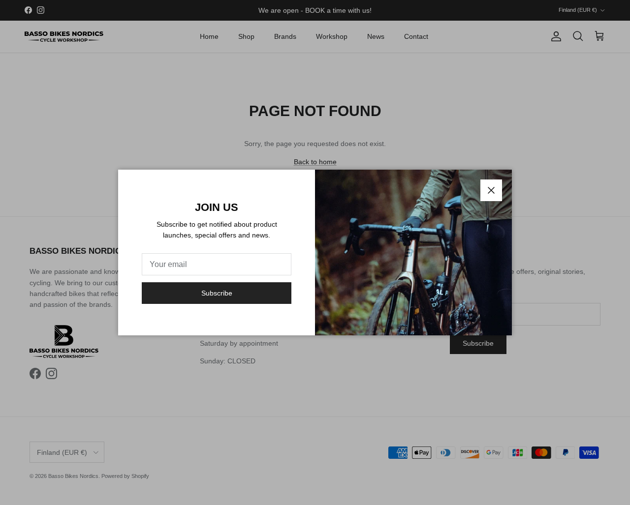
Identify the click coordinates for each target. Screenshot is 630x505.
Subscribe (216, 293)
